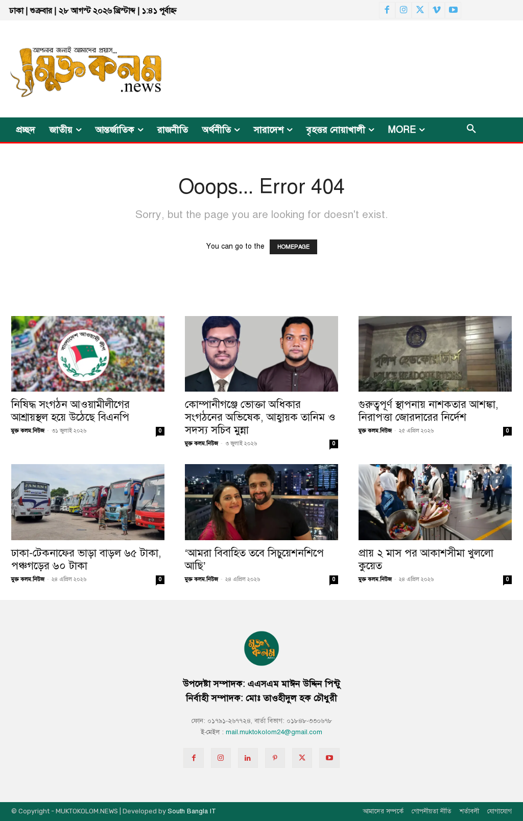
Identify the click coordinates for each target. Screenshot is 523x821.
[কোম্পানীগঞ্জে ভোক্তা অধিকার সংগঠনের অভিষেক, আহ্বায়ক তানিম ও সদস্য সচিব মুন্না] (261, 354)
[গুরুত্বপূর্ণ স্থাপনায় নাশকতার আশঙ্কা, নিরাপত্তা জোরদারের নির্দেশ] (435, 354)
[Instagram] (403, 10)
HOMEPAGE (293, 247)
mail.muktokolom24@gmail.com (274, 732)
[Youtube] (453, 10)
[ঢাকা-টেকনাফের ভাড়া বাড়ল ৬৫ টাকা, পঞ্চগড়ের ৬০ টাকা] (87, 502)
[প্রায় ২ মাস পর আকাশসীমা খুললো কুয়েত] (435, 502)
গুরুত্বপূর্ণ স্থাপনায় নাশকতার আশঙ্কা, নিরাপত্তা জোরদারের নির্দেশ (428, 411)
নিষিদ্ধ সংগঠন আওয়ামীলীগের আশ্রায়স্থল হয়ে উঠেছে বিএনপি (70, 411)
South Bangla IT (192, 811)
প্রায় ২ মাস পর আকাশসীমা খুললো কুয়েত (426, 559)
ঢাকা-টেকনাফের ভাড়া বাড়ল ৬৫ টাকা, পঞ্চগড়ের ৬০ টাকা (86, 559)
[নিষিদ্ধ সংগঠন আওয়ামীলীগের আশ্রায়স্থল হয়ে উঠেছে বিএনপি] (87, 354)
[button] (471, 129)
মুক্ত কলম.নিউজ (27, 430)
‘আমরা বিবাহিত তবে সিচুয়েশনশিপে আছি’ (254, 559)
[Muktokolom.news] (82, 69)
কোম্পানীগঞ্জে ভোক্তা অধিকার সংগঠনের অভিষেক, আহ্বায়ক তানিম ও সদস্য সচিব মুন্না (260, 417)
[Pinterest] (275, 758)
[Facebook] (387, 10)
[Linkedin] (248, 758)
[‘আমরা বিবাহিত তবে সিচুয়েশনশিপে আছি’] (261, 502)
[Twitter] (420, 10)
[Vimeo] (437, 10)
